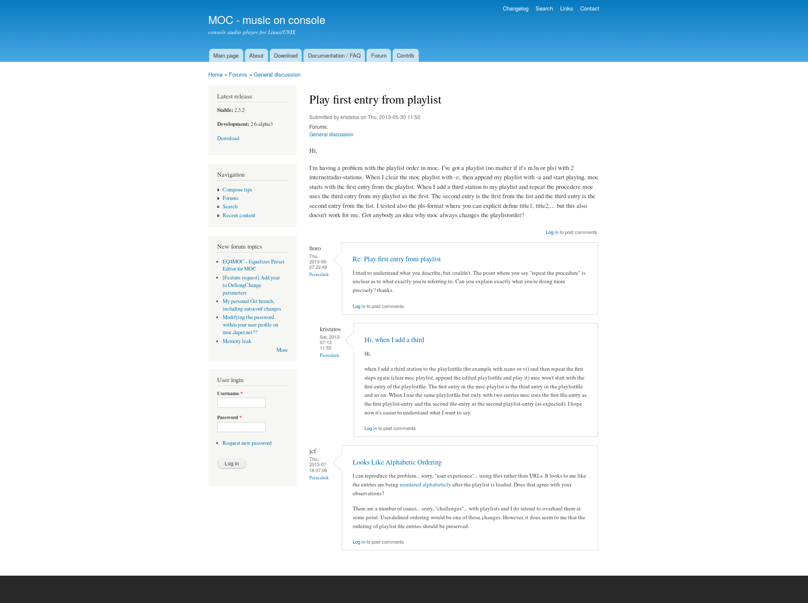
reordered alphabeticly (425, 484)
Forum (379, 55)
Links (566, 8)
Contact (589, 8)
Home (215, 74)
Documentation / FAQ (334, 55)
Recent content (239, 215)
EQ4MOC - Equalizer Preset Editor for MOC (253, 265)
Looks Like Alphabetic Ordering (397, 462)
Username (230, 393)
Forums (238, 74)
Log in (552, 231)
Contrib (405, 55)
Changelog (516, 8)
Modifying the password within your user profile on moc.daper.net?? (250, 324)
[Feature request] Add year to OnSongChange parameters (251, 285)
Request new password (247, 442)
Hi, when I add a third (394, 339)
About (256, 55)
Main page (226, 55)
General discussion (277, 74)
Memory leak (237, 341)
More (282, 349)
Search (544, 8)
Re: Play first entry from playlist (397, 258)
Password (229, 417)
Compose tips (237, 189)
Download (286, 55)
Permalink (319, 274)
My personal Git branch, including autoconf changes (252, 305)
